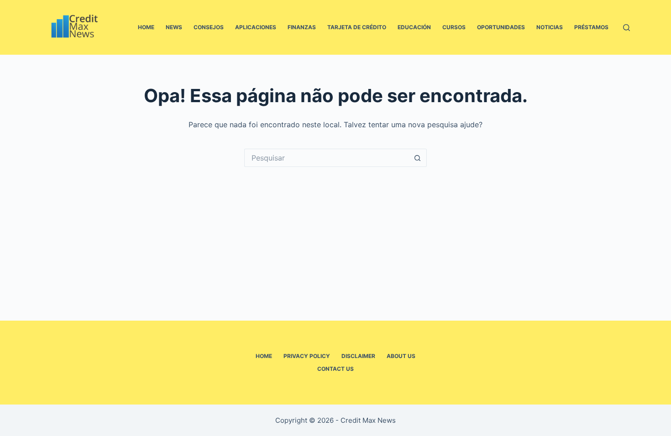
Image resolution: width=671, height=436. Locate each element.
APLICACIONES (255, 27)
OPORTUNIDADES (501, 27)
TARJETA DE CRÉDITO (356, 27)
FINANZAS (302, 27)
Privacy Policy (306, 356)
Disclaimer (358, 356)
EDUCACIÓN (414, 27)
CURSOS (454, 27)
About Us (401, 356)
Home (146, 27)
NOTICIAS (549, 27)
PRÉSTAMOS (591, 27)
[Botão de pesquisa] (418, 158)
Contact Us (335, 368)
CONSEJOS (209, 27)
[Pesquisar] (626, 27)
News (174, 27)
